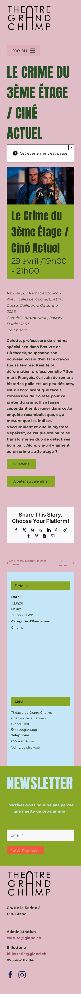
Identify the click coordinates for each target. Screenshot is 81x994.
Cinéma (17, 628)
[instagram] (22, 974)
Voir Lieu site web (25, 747)
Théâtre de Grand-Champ (31, 713)
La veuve (62, 563)
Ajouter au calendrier (31, 481)
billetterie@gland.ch (26, 954)
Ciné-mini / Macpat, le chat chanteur (27, 562)
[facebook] (10, 974)
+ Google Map (25, 730)
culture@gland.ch (24, 938)
